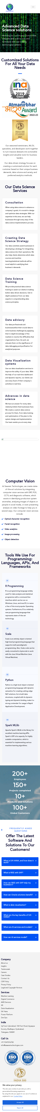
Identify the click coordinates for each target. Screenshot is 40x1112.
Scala (8, 634)
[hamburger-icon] (33, 6)
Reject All (20, 1108)
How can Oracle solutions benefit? (18, 895)
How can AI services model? (15, 937)
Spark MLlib (12, 725)
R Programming (14, 586)
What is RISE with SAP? (13, 873)
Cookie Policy (18, 1096)
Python (9, 680)
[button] (20, 861)
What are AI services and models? (18, 927)
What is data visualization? (15, 905)
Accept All (20, 1102)
